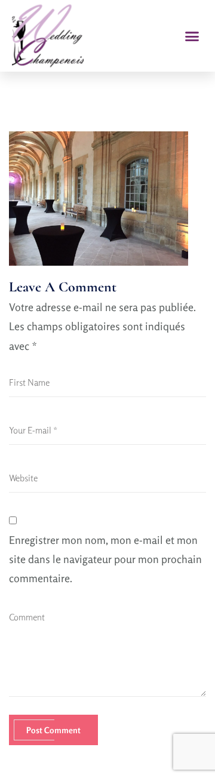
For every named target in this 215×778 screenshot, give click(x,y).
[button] (192, 35)
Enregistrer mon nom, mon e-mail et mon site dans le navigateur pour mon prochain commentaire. (105, 559)
